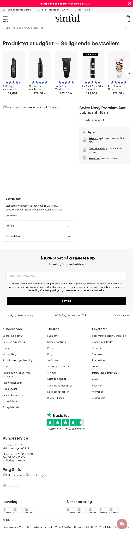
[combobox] (63, 27)
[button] (129, 3)
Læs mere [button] (11, 215)
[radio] (7, 82)
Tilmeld (66, 300)
